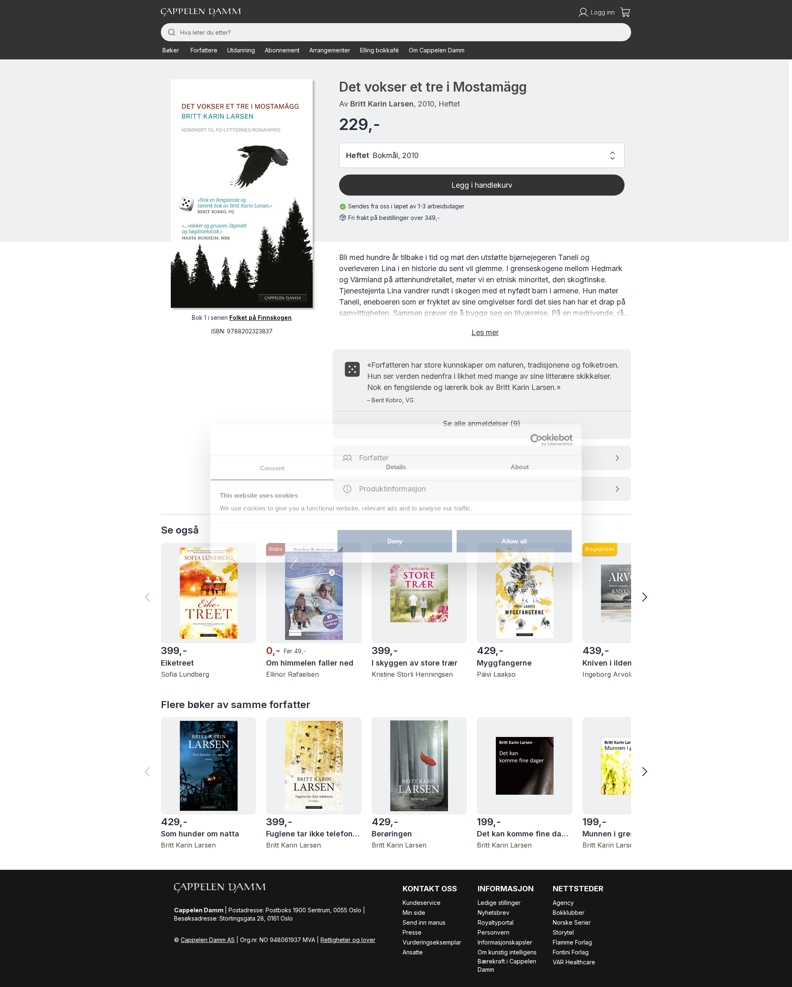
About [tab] (520, 466)
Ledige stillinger (499, 902)
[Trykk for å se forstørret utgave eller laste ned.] (242, 193)
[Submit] (170, 32)
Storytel (563, 932)
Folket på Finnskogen (260, 317)
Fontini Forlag (571, 952)
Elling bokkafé (379, 50)
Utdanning (241, 50)
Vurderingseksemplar (432, 942)
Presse (412, 932)
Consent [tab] (272, 468)
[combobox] (396, 32)
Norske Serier (572, 922)
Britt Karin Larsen (382, 103)
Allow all (514, 540)
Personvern (493, 932)
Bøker (171, 50)
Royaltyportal (496, 922)
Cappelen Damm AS (208, 939)
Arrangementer (329, 50)
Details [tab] (396, 466)
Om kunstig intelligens (507, 952)
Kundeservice (422, 902)
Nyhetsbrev (493, 912)
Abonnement (282, 50)
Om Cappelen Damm (436, 50)
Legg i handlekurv (481, 185)
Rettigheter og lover (348, 939)
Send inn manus (424, 922)
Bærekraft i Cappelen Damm (507, 965)
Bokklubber (569, 912)
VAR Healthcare (574, 962)
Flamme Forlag (572, 942)
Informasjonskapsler (505, 942)
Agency (563, 902)
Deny (394, 540)
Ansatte (413, 952)
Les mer (485, 332)
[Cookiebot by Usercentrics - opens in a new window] (536, 440)
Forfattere (204, 50)
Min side (414, 912)
